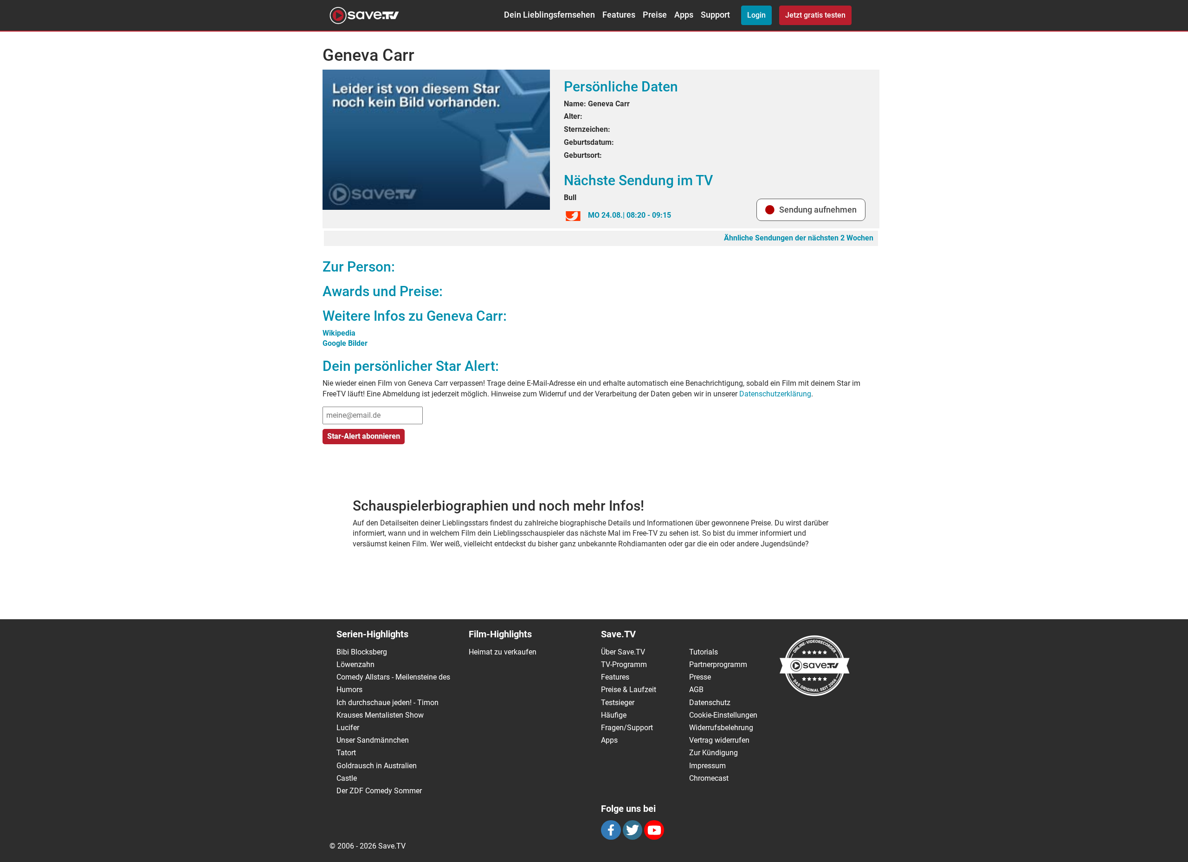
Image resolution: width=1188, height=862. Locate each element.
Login (756, 15)
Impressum (707, 765)
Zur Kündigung (713, 752)
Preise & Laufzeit (628, 689)
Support (715, 14)
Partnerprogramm (718, 664)
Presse (700, 677)
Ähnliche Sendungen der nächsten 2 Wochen (798, 237)
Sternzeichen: (587, 129)
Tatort (346, 752)
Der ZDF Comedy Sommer (379, 790)
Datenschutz (709, 702)
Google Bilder (345, 343)
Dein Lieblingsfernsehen (549, 14)
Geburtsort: (583, 155)
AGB (696, 689)
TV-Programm (624, 664)
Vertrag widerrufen (719, 740)
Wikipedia (339, 333)
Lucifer (347, 727)
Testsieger (617, 702)
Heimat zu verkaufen (502, 652)
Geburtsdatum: (589, 142)
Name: (575, 103)
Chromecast (709, 778)
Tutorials (703, 652)
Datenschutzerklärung (775, 393)
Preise (655, 14)
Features (618, 14)
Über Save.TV (623, 652)
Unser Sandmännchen (372, 740)
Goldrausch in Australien (376, 765)
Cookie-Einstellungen (723, 715)
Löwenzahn (355, 664)
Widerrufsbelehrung (721, 727)
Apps (683, 14)
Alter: (573, 116)
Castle (346, 778)
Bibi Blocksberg (361, 652)
